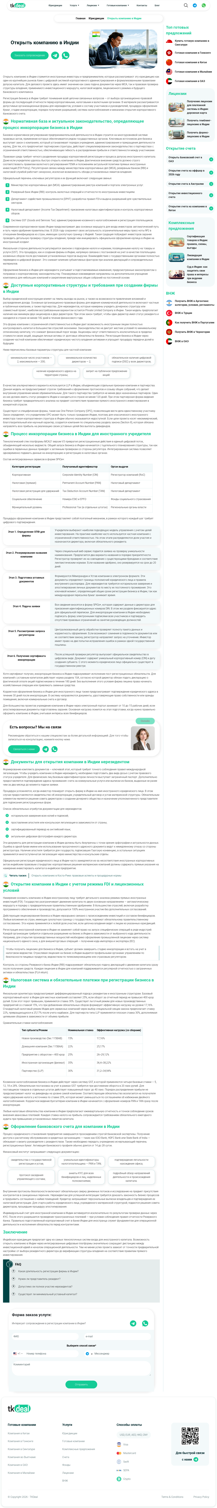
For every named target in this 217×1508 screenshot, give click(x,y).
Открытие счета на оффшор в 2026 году (186, 172)
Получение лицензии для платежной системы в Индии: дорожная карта (199, 107)
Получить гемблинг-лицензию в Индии (199, 122)
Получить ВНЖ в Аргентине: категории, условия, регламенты (194, 303)
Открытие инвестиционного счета (185, 195)
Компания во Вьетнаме (22, 1457)
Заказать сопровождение (29, 55)
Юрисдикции (55, 5)
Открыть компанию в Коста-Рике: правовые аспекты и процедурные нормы (65, 875)
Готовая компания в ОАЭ (190, 81)
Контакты (142, 5)
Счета (65, 1457)
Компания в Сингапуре (21, 1449)
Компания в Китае (19, 1433)
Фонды (66, 1464)
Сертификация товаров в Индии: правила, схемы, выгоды (197, 242)
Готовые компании (73, 1441)
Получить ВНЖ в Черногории (192, 331)
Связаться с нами (24, 749)
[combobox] (17, 1353)
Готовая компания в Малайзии (193, 71)
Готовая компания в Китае (191, 62)
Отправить (81, 1384)
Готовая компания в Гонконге (193, 52)
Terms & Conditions (172, 1496)
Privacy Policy (201, 1496)
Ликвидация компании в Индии (198, 257)
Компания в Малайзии (21, 1472)
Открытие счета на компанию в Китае (188, 208)
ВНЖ (65, 1480)
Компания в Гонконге (20, 1441)
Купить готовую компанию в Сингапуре (192, 42)
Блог (157, 5)
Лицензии (68, 1472)
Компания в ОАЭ (18, 1464)
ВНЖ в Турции (183, 312)
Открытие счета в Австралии (186, 183)
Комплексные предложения (78, 1449)
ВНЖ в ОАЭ (182, 341)
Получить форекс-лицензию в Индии (198, 134)
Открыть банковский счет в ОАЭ (185, 159)
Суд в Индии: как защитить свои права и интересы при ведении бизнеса (197, 274)
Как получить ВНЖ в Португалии (194, 322)
